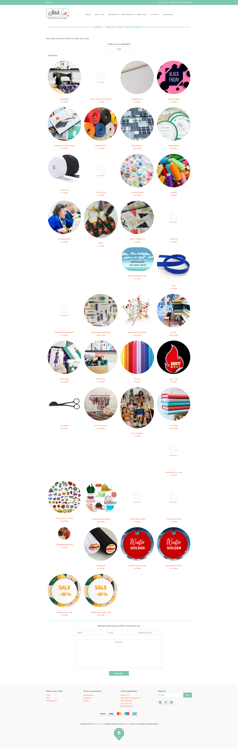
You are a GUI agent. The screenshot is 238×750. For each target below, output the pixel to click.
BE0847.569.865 (127, 706)
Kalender (168, 14)
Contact (155, 14)
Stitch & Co (125, 695)
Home (88, 14)
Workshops (127, 14)
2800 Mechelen (126, 701)
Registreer (174, 2)
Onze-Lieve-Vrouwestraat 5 (131, 698)
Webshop (113, 14)
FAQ (47, 698)
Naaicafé (142, 14)
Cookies (86, 701)
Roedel (127, 724)
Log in (166, 2)
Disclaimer (87, 698)
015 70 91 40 (126, 703)
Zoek (48, 695)
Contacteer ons (51, 701)
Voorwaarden (88, 695)
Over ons (99, 14)
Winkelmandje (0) (185, 2)
